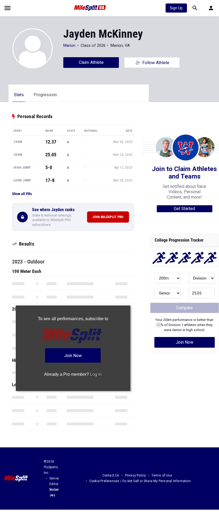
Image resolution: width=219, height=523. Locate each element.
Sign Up (176, 8)
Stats (19, 94)
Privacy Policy (135, 475)
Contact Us (110, 475)
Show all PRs (22, 194)
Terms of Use (161, 475)
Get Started (184, 208)
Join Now (184, 342)
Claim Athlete (91, 62)
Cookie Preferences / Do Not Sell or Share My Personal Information (140, 481)
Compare (184, 307)
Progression (45, 94)
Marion (69, 45)
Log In (96, 374)
